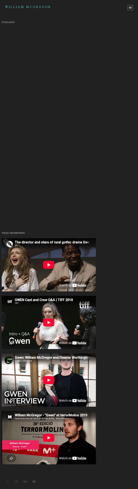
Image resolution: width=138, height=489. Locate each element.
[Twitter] (7, 481)
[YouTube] (34, 481)
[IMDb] (25, 481)
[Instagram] (16, 481)
